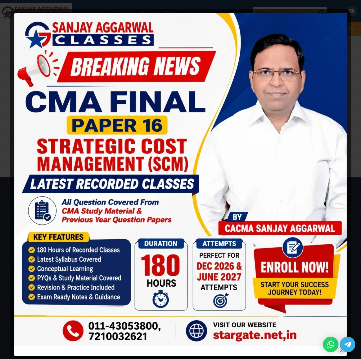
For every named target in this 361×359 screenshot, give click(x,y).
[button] (330, 344)
